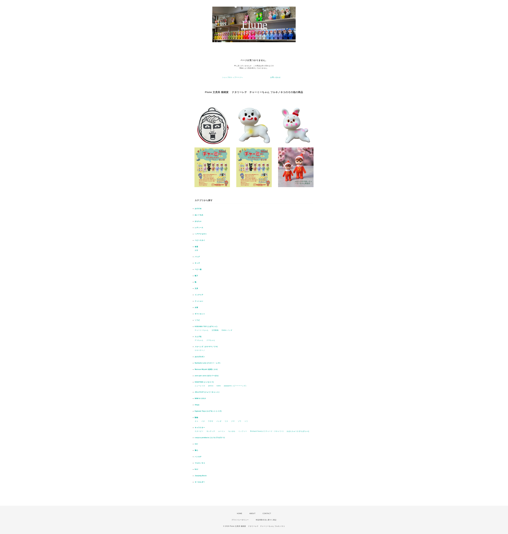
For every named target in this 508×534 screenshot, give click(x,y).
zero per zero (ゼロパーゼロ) (207, 376)
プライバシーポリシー (240, 520)
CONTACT (267, 513)
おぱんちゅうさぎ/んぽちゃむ (298, 431)
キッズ (197, 263)
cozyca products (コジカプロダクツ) (210, 438)
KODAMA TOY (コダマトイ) (206, 326)
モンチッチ (211, 431)
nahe (219, 386)
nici (196, 444)
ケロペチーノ (200, 350)
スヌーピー (199, 431)
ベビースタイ (200, 240)
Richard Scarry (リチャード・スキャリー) (267, 431)
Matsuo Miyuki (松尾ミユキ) (206, 369)
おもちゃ (198, 221)
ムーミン (221, 431)
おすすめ (198, 208)
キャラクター (200, 427)
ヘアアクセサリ (201, 234)
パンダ (218, 421)
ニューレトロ (200, 386)
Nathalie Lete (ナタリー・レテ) (207, 363)
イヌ (203, 421)
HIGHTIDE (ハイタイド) (204, 382)
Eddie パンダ (227, 330)
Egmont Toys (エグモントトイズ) (208, 411)
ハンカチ (198, 457)
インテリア (199, 295)
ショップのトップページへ (232, 77)
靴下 (196, 276)
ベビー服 (198, 269)
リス (226, 421)
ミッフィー (242, 431)
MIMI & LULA (200, 398)
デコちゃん (199, 340)
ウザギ (210, 421)
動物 (196, 417)
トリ (246, 421)
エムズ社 (198, 336)
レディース (199, 228)
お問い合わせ (275, 77)
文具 (196, 288)
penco (210, 386)
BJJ (196, 469)
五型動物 (215, 330)
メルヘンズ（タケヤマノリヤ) (206, 347)
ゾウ (239, 421)
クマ (233, 421)
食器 (196, 247)
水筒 (196, 250)
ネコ (196, 421)
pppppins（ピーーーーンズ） (235, 386)
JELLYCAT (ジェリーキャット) (207, 392)
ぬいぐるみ (199, 215)
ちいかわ (231, 431)
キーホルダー (200, 482)
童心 (196, 450)
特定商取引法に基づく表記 (266, 520)
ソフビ (197, 320)
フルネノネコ (200, 463)
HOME (239, 513)
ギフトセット (200, 314)
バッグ (197, 257)
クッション (199, 301)
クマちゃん (211, 340)
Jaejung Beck (201, 476)
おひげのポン (200, 357)
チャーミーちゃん (201, 330)
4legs (197, 405)
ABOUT (252, 513)
